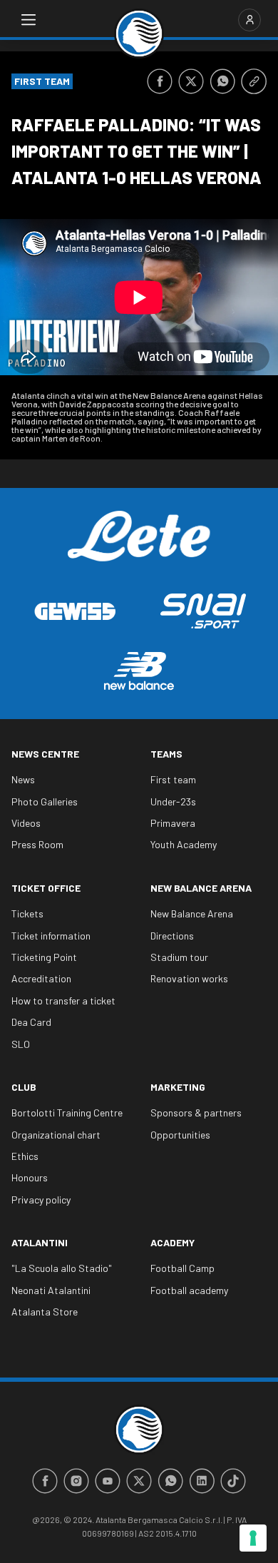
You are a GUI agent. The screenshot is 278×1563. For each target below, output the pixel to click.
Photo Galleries (44, 801)
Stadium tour (179, 957)
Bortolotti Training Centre (67, 1112)
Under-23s (173, 801)
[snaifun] (203, 611)
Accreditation (41, 978)
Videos (26, 823)
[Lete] (139, 546)
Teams (166, 754)
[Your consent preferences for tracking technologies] (253, 1538)
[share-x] (191, 81)
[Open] (28, 20)
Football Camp (182, 1268)
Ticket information (51, 936)
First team (173, 779)
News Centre (45, 754)
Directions (172, 936)
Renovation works (189, 978)
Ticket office (46, 888)
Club (23, 1087)
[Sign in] (249, 20)
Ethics (24, 1156)
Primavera (172, 823)
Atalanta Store (44, 1311)
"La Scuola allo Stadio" (61, 1268)
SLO (20, 1044)
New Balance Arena (201, 888)
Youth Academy (183, 844)
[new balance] (139, 671)
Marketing (177, 1087)
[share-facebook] (160, 81)
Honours (29, 1177)
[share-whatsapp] (222, 81)
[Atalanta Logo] (139, 33)
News (23, 779)
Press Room (37, 844)
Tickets (27, 913)
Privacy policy (41, 1199)
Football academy (189, 1290)
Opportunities (180, 1135)
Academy (172, 1242)
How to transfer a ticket (63, 1000)
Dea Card (31, 1022)
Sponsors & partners (196, 1112)
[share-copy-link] (254, 81)
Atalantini (39, 1242)
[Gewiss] (75, 611)
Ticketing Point (44, 957)
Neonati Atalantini (51, 1290)
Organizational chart (56, 1135)
